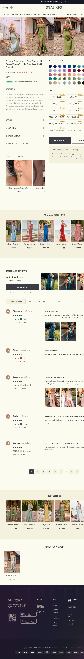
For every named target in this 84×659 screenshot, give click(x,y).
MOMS (37, 14)
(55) (30, 72)
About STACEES (40, 606)
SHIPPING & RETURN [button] (13, 136)
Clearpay (71, 620)
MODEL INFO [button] (11, 128)
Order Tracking (56, 617)
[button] (1, 36)
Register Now (64, 2)
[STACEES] (54, 7)
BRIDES (15, 14)
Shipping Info (40, 612)
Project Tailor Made (55, 624)
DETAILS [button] (9, 120)
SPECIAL (68, 14)
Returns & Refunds (55, 611)
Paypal (70, 624)
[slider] (22, 72)
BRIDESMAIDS (26, 14)
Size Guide (72, 607)
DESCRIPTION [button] (11, 89)
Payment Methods (71, 616)
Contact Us (72, 611)
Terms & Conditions (68, 648)
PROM (7, 14)
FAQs (55, 605)
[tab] (25, 89)
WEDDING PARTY (49, 14)
